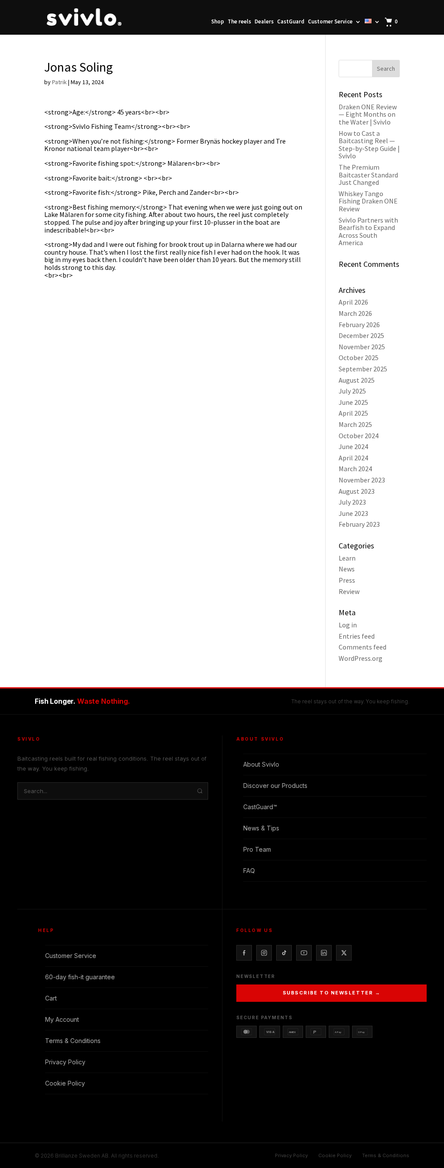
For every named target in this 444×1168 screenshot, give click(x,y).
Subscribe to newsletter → (332, 993)
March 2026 (355, 313)
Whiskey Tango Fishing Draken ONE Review (368, 201)
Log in (348, 624)
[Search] (200, 791)
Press (347, 580)
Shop (217, 22)
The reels (239, 22)
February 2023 (359, 524)
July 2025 (352, 391)
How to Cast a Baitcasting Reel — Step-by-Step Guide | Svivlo (369, 145)
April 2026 (353, 302)
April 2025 (353, 413)
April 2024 (353, 457)
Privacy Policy (65, 1062)
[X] (344, 953)
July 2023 (352, 502)
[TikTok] (284, 953)
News (347, 568)
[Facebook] (244, 953)
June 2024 (353, 446)
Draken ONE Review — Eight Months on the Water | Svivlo (368, 114)
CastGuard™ (260, 806)
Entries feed (357, 636)
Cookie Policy (65, 1083)
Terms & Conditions (73, 1040)
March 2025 (355, 424)
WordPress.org (360, 658)
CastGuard (290, 22)
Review (349, 591)
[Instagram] (264, 953)
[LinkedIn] (324, 953)
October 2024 (359, 435)
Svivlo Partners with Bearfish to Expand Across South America (368, 231)
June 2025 (353, 402)
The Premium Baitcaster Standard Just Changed (368, 175)
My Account (62, 1019)
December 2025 (361, 335)
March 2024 (355, 468)
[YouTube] (304, 953)
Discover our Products (275, 785)
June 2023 (353, 513)
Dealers (264, 22)
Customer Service (330, 22)
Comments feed (362, 647)
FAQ (249, 870)
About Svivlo (261, 764)
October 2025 (359, 357)
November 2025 (362, 346)
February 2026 (359, 324)
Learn (347, 558)
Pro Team (257, 849)
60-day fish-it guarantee (80, 977)
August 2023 (357, 491)
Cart (51, 998)
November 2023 (362, 480)
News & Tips (261, 828)
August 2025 (357, 380)
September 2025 (363, 368)
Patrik (59, 82)
